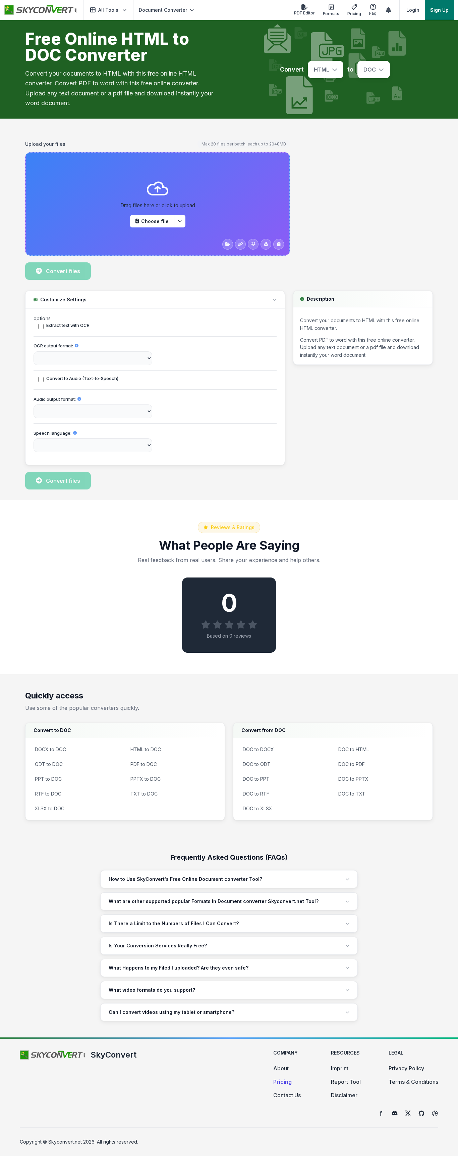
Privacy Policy (406, 1068)
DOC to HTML (353, 749)
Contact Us (287, 1095)
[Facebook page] (381, 1113)
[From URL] (240, 244)
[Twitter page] (408, 1113)
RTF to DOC (48, 794)
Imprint (339, 1068)
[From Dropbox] (253, 244)
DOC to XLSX (257, 808)
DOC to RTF (256, 794)
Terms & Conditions (413, 1081)
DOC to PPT (256, 779)
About (281, 1068)
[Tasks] (388, 10)
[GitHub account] (421, 1113)
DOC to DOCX (258, 749)
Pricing (282, 1081)
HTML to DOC (145, 749)
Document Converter (163, 10)
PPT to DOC (48, 779)
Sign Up (439, 10)
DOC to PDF (351, 764)
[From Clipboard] (278, 244)
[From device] (227, 244)
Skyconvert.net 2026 (71, 1142)
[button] (108, 10)
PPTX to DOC (145, 779)
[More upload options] (179, 221)
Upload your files (45, 144)
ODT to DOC (49, 764)
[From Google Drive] (266, 244)
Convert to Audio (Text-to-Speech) (82, 378)
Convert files (63, 271)
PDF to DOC (143, 764)
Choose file (155, 221)
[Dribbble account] (435, 1113)
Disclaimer (344, 1095)
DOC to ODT (257, 764)
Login (412, 10)
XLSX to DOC (49, 808)
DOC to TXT (351, 794)
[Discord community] (394, 1113)
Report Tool (346, 1081)
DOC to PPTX (353, 779)
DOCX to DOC (50, 749)
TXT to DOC (144, 794)
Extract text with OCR (68, 325)
